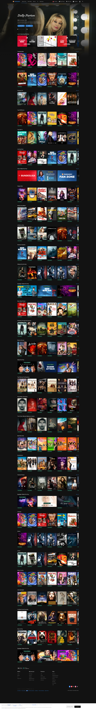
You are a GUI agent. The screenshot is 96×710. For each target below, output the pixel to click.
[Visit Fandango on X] (73, 686)
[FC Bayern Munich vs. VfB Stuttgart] (27, 41)
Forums (53, 678)
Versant (9, 704)
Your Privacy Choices (31, 690)
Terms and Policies (41, 690)
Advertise (53, 681)
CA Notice (36, 690)
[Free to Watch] (22, 59)
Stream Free (19, 678)
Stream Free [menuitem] (24, 1)
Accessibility (54, 683)
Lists (41, 673)
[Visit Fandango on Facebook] (70, 686)
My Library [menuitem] (41, 1)
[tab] (17, 29)
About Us (53, 673)
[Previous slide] (74, 17)
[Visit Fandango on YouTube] (71, 686)
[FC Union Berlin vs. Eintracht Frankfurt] (67, 41)
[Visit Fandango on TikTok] (77, 686)
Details (29, 25)
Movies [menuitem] (34, 1)
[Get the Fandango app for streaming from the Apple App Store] (20, 668)
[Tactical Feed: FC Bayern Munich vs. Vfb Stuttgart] (47, 41)
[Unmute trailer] (27, 29)
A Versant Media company (75, 690)
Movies (18, 675)
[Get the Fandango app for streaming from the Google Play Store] (26, 668)
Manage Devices (31, 678)
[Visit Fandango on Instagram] (75, 686)
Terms (20, 704)
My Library (30, 673)
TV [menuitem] (37, 1)
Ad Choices (19, 690)
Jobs (53, 684)
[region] (48, 706)
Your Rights (14, 705)
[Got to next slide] (78, 41)
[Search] (82, 1)
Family (42, 675)
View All (77, 34)
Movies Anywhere (43, 678)
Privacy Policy (24, 690)
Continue (77, 706)
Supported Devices (55, 675)
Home (18, 673)
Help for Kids (46, 690)
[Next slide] (77, 17)
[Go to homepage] (16, 1)
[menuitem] (68, 1)
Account (30, 675)
